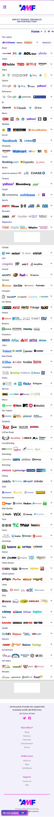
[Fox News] (13, 119)
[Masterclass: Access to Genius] (23, 590)
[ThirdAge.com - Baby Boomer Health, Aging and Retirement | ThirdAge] (37, 644)
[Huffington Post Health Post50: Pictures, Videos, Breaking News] (33, 216)
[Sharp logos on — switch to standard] (49, 31)
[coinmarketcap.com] (11, 194)
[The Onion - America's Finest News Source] (12, 557)
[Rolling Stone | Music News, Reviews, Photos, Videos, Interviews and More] (34, 227)
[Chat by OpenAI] (7, 107)
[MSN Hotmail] (21, 53)
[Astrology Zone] (42, 470)
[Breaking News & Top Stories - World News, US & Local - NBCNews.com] (18, 119)
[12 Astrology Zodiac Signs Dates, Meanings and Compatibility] (19, 470)
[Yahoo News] (32, 119)
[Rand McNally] (41, 75)
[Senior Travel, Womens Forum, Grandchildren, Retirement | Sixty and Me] (23, 216)
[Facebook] (11, 140)
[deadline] (24, 427)
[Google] (8, 86)
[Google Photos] (8, 384)
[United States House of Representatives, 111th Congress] (33, 656)
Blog (27, 764)
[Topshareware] (38, 547)
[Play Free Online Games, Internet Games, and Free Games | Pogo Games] (7, 579)
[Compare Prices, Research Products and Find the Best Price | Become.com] (33, 296)
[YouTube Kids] (7, 601)
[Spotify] (8, 405)
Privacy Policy (21, 809)
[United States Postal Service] (7, 275)
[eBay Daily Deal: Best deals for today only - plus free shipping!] (7, 666)
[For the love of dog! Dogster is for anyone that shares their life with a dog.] (38, 612)
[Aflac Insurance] (16, 340)
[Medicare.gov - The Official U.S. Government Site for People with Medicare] (27, 644)
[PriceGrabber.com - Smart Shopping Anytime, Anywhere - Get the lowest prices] (23, 296)
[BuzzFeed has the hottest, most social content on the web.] (16, 438)
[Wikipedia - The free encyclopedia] (5, 97)
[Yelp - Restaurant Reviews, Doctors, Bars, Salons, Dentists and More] (26, 264)
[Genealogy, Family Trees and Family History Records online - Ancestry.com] (7, 459)
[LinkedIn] (31, 140)
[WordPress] (18, 503)
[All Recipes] (7, 677)
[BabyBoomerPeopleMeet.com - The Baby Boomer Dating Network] (44, 216)
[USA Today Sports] (46, 206)
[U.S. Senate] (25, 655)
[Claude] (20, 107)
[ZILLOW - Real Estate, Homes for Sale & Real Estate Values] (7, 362)
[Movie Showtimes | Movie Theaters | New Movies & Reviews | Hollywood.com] (36, 394)
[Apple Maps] (4, 75)
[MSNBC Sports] (39, 206)
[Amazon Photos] (21, 384)
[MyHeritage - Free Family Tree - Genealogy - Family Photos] (37, 459)
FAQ (27, 785)
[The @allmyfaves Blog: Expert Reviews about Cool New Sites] (6, 438)
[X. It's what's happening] (22, 140)
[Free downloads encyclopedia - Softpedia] (27, 547)
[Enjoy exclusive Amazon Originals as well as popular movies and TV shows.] (43, 64)
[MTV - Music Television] (26, 405)
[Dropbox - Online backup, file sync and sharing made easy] (17, 536)
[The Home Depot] (46, 151)
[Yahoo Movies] (25, 394)
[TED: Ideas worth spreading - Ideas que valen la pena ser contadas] (21, 64)
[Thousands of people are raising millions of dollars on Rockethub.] (28, 449)
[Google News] (24, 119)
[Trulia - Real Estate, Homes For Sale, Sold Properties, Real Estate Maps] (28, 362)
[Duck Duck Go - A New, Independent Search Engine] (16, 86)
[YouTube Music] (18, 405)
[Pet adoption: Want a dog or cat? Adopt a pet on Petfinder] (28, 612)
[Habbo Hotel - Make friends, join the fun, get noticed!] (41, 492)
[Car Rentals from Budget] (35, 307)
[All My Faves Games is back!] (13, 42)
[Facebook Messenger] (38, 503)
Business (27, 736)
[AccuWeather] (38, 130)
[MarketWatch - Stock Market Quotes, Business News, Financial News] (36, 184)
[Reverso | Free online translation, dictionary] (36, 372)
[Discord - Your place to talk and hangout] (7, 492)
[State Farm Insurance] (25, 340)
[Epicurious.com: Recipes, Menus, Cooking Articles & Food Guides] (16, 677)
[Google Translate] (13, 97)
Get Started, (24, 713)
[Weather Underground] (20, 130)
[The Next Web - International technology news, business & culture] (25, 525)
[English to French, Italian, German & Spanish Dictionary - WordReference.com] (26, 372)
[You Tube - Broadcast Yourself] (9, 64)
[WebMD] (7, 634)
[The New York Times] (46, 119)
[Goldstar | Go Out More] (28, 416)
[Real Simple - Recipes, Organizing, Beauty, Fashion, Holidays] (24, 227)
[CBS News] (41, 119)
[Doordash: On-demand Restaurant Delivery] (30, 285)
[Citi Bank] (27, 173)
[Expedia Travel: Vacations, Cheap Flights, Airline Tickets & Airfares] (28, 162)
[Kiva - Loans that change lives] (38, 449)
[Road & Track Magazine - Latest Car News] (39, 622)
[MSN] (32, 86)
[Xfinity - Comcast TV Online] (43, 53)
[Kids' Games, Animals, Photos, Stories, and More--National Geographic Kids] (45, 601)
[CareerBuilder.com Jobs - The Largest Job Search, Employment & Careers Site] (39, 350)
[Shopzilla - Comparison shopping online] (44, 296)
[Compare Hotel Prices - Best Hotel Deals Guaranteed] (17, 318)
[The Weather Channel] (10, 130)
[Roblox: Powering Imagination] (35, 601)
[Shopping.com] (5, 297)
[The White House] (16, 656)
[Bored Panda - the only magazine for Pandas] (23, 557)
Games (27, 747)
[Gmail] (15, 53)
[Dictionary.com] (40, 97)
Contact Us (27, 781)
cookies (14, 813)
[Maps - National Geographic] (46, 75)
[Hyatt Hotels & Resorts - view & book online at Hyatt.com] (36, 318)
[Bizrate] (12, 296)
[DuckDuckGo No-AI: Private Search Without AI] (29, 42)
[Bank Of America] (13, 173)
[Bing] (23, 86)
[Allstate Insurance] (43, 340)
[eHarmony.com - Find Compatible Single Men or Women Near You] (18, 481)
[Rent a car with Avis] (17, 307)
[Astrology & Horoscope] (7, 470)
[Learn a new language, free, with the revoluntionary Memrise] (44, 373)
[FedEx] (25, 275)
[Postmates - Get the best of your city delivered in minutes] (41, 285)
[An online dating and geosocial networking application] (39, 481)
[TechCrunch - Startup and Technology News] (16, 525)
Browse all (47, 43)
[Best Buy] (41, 151)
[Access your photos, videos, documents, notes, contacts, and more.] (16, 384)
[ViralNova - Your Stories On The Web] (27, 438)
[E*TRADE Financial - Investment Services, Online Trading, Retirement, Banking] (18, 329)
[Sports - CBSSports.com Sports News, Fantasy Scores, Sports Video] (32, 206)
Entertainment (27, 744)
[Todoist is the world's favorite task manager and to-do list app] (38, 536)
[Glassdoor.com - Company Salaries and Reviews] (29, 351)
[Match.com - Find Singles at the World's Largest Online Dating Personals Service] (7, 481)
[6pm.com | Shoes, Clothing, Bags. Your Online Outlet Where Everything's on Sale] (40, 666)
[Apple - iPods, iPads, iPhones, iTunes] (40, 405)
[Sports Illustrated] (16, 206)
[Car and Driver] (18, 622)
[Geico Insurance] (7, 340)
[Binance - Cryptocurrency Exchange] (39, 194)
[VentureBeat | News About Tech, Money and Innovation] (36, 525)
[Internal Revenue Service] (40, 655)
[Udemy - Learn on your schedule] (15, 590)
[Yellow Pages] (18, 264)
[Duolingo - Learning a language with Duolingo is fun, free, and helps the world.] (16, 372)
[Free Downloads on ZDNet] (20, 547)
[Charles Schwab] (38, 329)
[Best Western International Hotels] (45, 318)
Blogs (27, 732)
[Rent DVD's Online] (32, 64)
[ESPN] (7, 206)
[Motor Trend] (28, 622)
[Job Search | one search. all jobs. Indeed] (7, 351)
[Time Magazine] (6, 227)
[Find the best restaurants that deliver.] (18, 285)
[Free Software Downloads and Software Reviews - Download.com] (5, 547)
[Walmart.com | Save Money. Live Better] (20, 151)
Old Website (27, 768)
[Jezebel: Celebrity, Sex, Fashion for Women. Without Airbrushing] (35, 427)
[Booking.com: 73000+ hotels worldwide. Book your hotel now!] (11, 162)
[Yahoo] (42, 86)
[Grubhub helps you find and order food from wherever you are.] (7, 285)
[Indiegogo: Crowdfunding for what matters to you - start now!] (18, 449)
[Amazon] (7, 151)
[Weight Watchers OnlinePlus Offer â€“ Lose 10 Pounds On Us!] (27, 634)
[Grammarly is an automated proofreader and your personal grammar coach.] (25, 97)
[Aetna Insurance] (34, 340)
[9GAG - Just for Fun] (5, 558)
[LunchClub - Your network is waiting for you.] (30, 492)
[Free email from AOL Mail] (31, 53)
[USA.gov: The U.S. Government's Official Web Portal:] (7, 655)
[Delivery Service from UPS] (16, 275)
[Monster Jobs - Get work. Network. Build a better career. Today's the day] (18, 350)
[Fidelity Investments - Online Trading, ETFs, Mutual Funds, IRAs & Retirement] (28, 329)
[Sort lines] (41, 31)
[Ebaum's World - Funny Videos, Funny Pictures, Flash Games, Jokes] (42, 558)
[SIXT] (45, 307)
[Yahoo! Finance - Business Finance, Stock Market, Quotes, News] (9, 184)
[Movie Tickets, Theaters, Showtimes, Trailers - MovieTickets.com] (18, 416)
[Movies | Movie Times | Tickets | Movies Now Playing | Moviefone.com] (14, 394)
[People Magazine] (16, 227)
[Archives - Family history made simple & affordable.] (26, 459)
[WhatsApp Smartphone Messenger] (46, 503)
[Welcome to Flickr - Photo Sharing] (28, 383)
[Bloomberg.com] (24, 184)
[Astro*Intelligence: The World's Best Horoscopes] (32, 470)
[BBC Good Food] (28, 677)
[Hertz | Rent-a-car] (26, 307)
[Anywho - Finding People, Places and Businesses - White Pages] (37, 264)
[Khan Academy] (40, 590)
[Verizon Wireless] (17, 253)
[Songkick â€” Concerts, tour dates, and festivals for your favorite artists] (32, 405)
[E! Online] (15, 427)
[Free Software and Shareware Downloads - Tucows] (12, 547)
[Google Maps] (9, 75)
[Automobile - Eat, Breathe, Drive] (7, 622)
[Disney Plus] (16, 601)
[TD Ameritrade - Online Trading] (7, 329)
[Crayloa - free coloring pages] (25, 601)
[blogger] (8, 503)
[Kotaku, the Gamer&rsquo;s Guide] (35, 568)
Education (27, 740)
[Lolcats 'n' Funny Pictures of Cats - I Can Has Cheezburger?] (32, 558)
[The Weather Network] (4, 130)
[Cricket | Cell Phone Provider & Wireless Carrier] (38, 253)
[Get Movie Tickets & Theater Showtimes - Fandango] (7, 416)
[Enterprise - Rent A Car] (7, 307)
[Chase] (39, 173)
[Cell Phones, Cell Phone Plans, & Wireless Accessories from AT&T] (7, 253)
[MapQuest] (21, 75)
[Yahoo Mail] (7, 53)
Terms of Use (33, 809)
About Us (27, 761)
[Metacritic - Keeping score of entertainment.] (24, 568)
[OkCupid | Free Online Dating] (29, 481)
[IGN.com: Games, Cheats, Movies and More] (7, 568)
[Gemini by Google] (31, 107)
